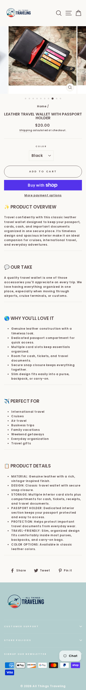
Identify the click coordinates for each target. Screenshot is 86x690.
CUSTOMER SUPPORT (21, 626)
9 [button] (57, 99)
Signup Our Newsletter (25, 654)
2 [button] (30, 99)
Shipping (25, 130)
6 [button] (45, 99)
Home (41, 106)
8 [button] (53, 99)
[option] (43, 60)
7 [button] (49, 99)
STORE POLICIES (17, 640)
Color (41, 146)
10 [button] (61, 99)
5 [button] (41, 99)
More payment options (43, 195)
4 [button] (37, 99)
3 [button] (33, 99)
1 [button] (26, 99)
